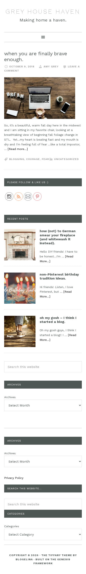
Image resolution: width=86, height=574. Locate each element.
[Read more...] (18, 149)
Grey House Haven (43, 11)
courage (33, 159)
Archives (10, 397)
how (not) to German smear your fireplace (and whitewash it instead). (58, 237)
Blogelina (24, 559)
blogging (16, 159)
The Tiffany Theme (56, 555)
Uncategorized (66, 159)
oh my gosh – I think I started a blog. (58, 320)
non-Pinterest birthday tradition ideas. (59, 276)
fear (45, 159)
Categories (11, 526)
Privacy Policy (13, 478)
